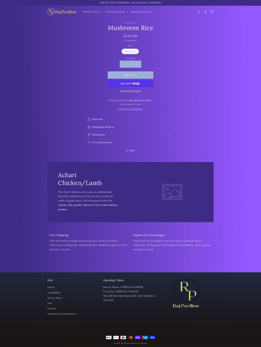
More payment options (130, 91)
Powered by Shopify (139, 343)
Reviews (51, 308)
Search (51, 287)
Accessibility (54, 292)
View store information (130, 109)
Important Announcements (61, 313)
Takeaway (130, 51)
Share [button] (132, 150)
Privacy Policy (54, 298)
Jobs (49, 303)
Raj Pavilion (125, 343)
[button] (91, 11)
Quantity (130, 58)
